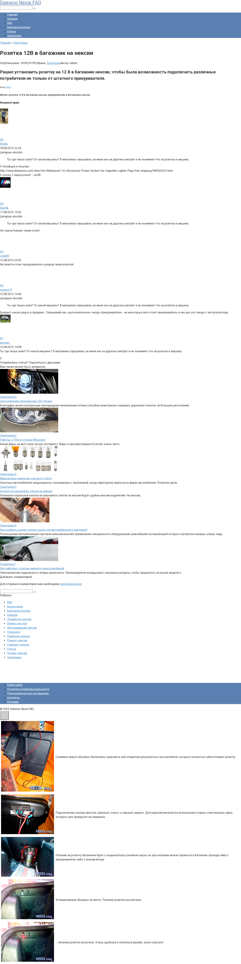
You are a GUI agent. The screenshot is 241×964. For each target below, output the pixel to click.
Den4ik (4, 208)
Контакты (13, 697)
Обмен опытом (17, 623)
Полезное (13, 632)
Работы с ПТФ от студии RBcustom (23, 440)
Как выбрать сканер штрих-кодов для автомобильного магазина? (44, 529)
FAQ (9, 23)
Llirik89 (4, 256)
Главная (12, 14)
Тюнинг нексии (17, 653)
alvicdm (5, 342)
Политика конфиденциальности (28, 689)
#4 (2, 203)
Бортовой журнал (18, 27)
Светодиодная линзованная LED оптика (26, 401)
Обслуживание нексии (22, 627)
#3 (2, 251)
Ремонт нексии (17, 640)
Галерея (12, 18)
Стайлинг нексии (18, 644)
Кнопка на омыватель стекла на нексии (26, 491)
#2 (2, 285)
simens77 (6, 290)
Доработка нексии (19, 619)
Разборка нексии (18, 636)
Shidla (8, 87)
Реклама (13, 702)
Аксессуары (15, 606)
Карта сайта (14, 685)
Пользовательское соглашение (28, 693)
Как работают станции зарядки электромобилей (32, 568)
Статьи (11, 31)
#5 (2, 139)
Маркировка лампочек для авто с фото (26, 478)
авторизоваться (71, 584)
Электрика (14, 35)
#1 (2, 338)
